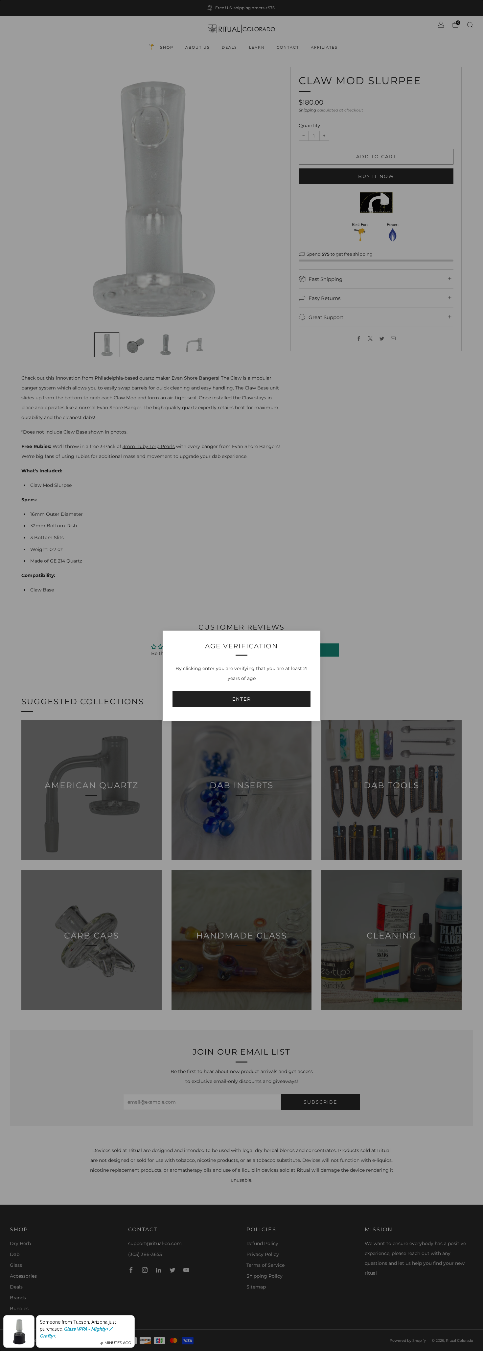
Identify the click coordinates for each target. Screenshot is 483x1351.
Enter (241, 699)
